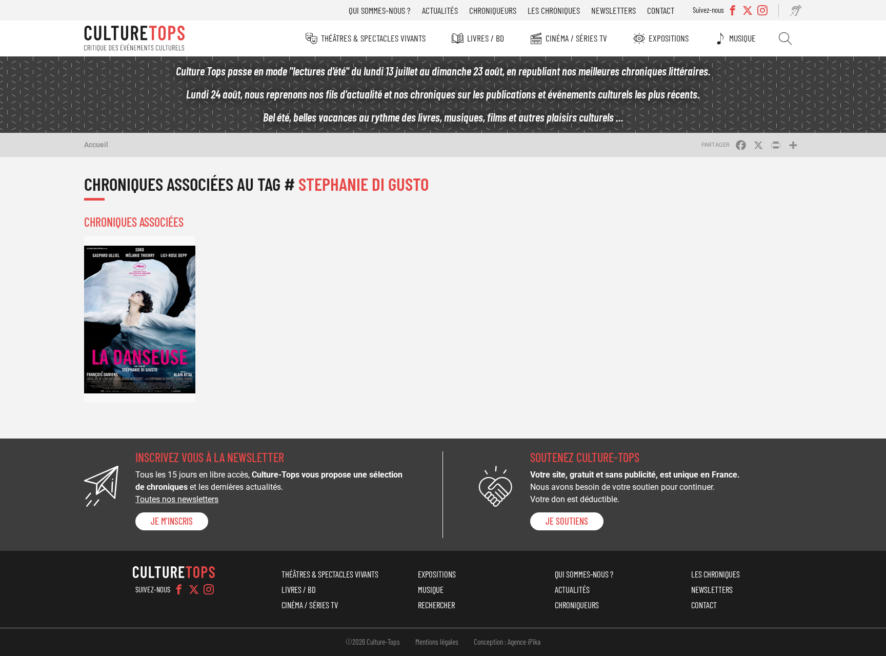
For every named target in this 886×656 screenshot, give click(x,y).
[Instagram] (209, 589)
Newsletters (613, 10)
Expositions (669, 38)
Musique (742, 38)
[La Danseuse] (139, 319)
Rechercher (785, 38)
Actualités (440, 10)
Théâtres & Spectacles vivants (373, 38)
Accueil (96, 145)
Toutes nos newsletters (176, 499)
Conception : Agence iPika (507, 641)
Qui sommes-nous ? (380, 10)
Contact (660, 10)
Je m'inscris (172, 521)
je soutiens (567, 521)
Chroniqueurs (492, 10)
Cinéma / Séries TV (576, 38)
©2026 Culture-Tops (373, 641)
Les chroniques (554, 10)
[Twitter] (194, 589)
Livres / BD (485, 38)
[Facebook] (179, 589)
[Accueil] (134, 38)
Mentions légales (436, 641)
